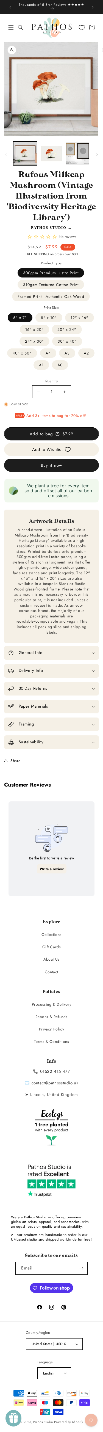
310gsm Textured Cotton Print (51, 284)
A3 (67, 353)
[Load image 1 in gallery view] (25, 153)
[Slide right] (97, 155)
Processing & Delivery (51, 1004)
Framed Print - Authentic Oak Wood (51, 296)
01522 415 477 (55, 1071)
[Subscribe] (81, 1268)
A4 (48, 353)
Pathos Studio (48, 228)
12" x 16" (79, 317)
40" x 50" (22, 353)
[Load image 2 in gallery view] (51, 153)
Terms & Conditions (51, 1041)
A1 (41, 365)
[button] (11, 27)
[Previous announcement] (10, 7)
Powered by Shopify (68, 1422)
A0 (60, 365)
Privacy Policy (51, 1029)
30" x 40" (67, 341)
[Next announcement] (93, 7)
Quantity (51, 381)
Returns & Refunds (51, 1016)
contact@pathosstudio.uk (55, 1083)
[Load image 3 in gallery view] (77, 153)
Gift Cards (51, 947)
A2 (86, 353)
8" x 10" (49, 317)
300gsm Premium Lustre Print (51, 273)
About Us (51, 959)
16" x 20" (34, 329)
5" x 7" (20, 317)
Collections (51, 934)
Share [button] (15, 760)
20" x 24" (66, 329)
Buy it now (51, 465)
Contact (51, 972)
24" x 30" (34, 341)
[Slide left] (6, 155)
